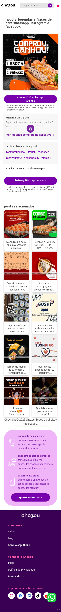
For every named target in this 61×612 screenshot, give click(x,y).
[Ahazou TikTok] (38, 595)
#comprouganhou (15, 152)
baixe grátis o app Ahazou (30, 180)
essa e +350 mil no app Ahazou (30, 99)
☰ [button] (58, 5)
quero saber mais (30, 497)
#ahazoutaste (13, 158)
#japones (43, 152)
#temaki (46, 158)
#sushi (32, 152)
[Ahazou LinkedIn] (29, 595)
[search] (50, 5)
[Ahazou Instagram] (11, 595)
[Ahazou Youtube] (46, 595)
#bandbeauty (31, 158)
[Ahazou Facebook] (20, 595)
